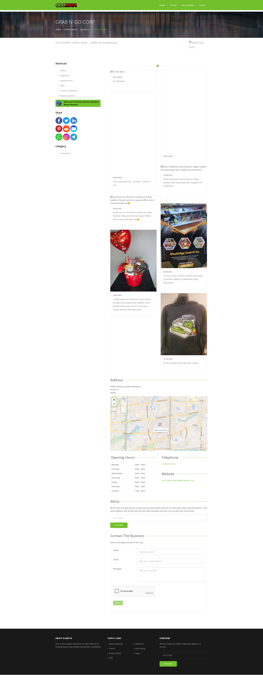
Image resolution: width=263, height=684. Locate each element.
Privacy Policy (115, 653)
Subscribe (119, 525)
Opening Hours (66, 80)
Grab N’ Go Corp (160, 430)
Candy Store (65, 153)
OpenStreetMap (193, 450)
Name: (116, 550)
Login (202, 5)
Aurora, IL (85, 29)
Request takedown (67, 96)
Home (162, 5)
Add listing (140, 648)
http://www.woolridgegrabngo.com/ (178, 480)
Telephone (64, 75)
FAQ (111, 658)
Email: (116, 559)
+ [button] (114, 400)
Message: (117, 568)
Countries (189, 5)
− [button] (114, 404)
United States (71, 29)
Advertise (139, 643)
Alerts (62, 85)
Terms (112, 648)
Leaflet (175, 450)
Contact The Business (69, 90)
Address (63, 70)
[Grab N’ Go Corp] (159, 424)
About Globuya (116, 643)
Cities (174, 5)
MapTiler (183, 450)
